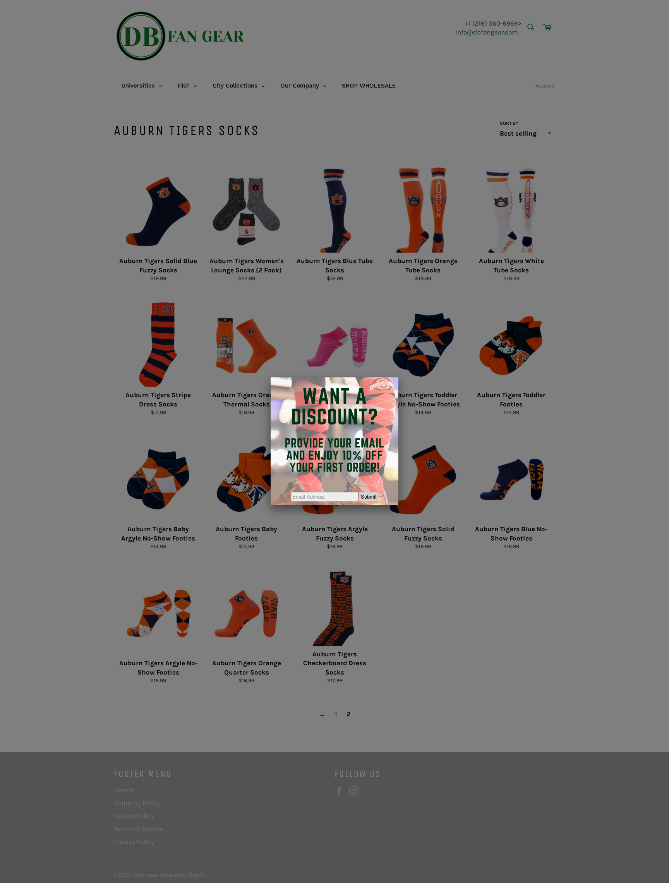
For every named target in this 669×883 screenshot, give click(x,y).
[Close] (398, 377)
